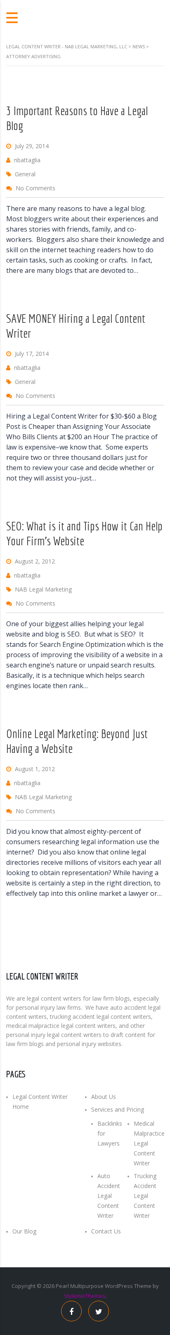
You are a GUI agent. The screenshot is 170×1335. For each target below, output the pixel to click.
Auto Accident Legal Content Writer (108, 1195)
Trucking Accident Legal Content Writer (145, 1195)
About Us (103, 1097)
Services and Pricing (117, 1109)
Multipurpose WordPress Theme (110, 1286)
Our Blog (24, 1231)
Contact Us (106, 1231)
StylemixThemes (84, 1295)
